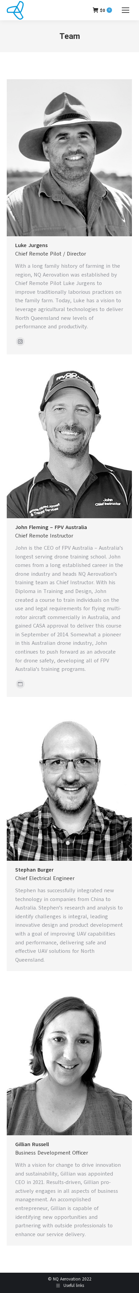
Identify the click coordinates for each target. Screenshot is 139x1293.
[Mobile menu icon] (125, 10)
